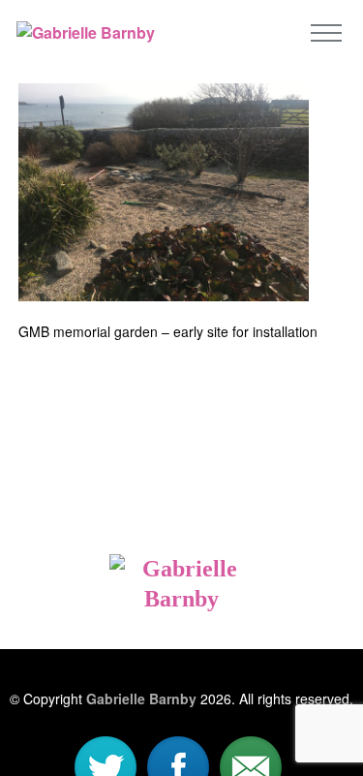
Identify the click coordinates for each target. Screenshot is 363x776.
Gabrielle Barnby (141, 698)
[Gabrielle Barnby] (181, 567)
